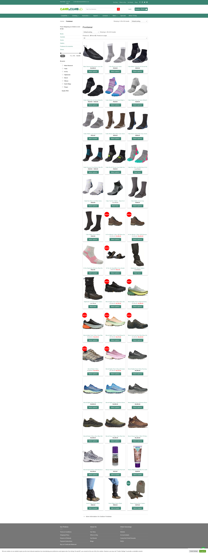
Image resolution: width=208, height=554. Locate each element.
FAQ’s (122, 541)
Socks (62, 40)
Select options (93, 71)
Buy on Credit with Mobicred (68, 544)
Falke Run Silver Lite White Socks (93, 201)
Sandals (62, 37)
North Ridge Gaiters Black (115, 503)
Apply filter (65, 90)
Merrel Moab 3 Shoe (93, 369)
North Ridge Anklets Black (93, 503)
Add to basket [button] (93, 138)
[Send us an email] (146, 2)
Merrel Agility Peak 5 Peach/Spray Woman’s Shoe (118, 335)
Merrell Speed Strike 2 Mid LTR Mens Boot (139, 436)
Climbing (74, 15)
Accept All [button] (202, 551)
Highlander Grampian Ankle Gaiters (93, 301)
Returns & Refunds (65, 538)
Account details (124, 535)
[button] (129, 9)
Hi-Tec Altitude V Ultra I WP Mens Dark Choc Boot (118, 234)
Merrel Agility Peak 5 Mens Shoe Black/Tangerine (96, 335)
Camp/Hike (64, 15)
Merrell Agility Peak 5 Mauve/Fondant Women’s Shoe (119, 369)
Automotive (85, 15)
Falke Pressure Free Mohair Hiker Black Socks (95, 167)
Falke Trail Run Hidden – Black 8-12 (115, 201)
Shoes (62, 49)
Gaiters (62, 43)
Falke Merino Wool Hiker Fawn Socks (115, 133)
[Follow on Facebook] (139, 2)
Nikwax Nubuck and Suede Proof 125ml (116, 469)
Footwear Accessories (66, 46)
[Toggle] (84, 516)
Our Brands (130, 2)
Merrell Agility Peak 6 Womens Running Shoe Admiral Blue (121, 402)
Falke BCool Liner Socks (115, 66)
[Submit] (118, 9)
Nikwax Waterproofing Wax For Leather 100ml (140, 469)
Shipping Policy (64, 535)
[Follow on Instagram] (142, 2)
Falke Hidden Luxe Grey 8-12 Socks (93, 133)
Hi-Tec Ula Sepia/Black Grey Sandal (115, 268)
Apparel (95, 15)
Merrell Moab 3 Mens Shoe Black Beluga (93, 436)
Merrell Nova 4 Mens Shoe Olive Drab (115, 436)
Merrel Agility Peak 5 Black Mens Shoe (115, 301)
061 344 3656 (68, 2)
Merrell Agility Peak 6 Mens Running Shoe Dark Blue (96, 402)
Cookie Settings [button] (193, 551)
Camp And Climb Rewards (128, 538)
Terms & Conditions (65, 532)
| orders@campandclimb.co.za (81, 1)
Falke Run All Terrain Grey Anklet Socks (116, 167)
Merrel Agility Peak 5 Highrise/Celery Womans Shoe (141, 301)
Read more (137, 172)
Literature (105, 15)
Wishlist (122, 532)
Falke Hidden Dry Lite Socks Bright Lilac (116, 100)
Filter (62, 56)
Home (62, 21)
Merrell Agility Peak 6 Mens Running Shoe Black (140, 369)
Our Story (115, 2)
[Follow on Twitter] (144, 2)
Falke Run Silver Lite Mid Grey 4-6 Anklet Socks (140, 167)
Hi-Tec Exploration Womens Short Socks (93, 268)
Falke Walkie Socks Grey (137, 201)
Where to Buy (123, 2)
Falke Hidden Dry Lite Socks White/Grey (138, 100)
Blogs (136, 2)
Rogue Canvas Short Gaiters (137, 503)
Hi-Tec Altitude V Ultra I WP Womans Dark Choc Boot (141, 234)
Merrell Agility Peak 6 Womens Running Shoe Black (141, 402)
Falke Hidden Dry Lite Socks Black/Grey (93, 100)
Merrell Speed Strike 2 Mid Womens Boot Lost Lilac (96, 469)
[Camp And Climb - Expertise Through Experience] (71, 9)
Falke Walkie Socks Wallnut (93, 234)
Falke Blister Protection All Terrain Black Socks (140, 66)
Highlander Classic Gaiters (137, 268)
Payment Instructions (66, 541)
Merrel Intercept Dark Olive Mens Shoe (138, 335)
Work (114, 15)
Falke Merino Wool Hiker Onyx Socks (137, 133)
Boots (61, 34)
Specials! (123, 15)
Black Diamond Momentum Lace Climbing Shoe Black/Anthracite (100, 66)
